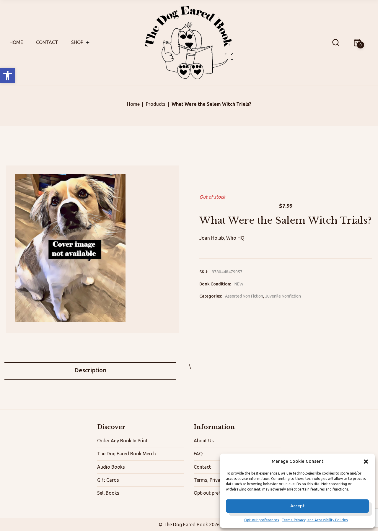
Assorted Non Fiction (244, 296)
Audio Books (111, 467)
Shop (77, 42)
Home (16, 42)
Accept (297, 505)
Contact (47, 42)
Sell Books (108, 493)
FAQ (198, 453)
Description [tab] (90, 370)
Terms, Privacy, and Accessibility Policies (315, 520)
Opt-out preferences (261, 520)
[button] (7, 75)
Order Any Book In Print (122, 440)
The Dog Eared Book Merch (126, 453)
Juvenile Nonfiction (283, 296)
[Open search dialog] (335, 42)
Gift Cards (108, 480)
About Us (204, 440)
